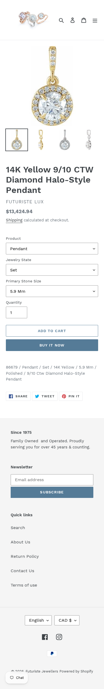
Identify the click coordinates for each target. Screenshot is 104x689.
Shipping (14, 220)
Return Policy (25, 556)
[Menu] (95, 20)
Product (13, 238)
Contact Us (22, 570)
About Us (20, 541)
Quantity (14, 302)
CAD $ (65, 620)
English (36, 620)
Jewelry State (18, 260)
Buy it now (52, 345)
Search (18, 527)
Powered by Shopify (76, 671)
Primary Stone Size (23, 281)
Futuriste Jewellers (42, 671)
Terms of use (24, 585)
